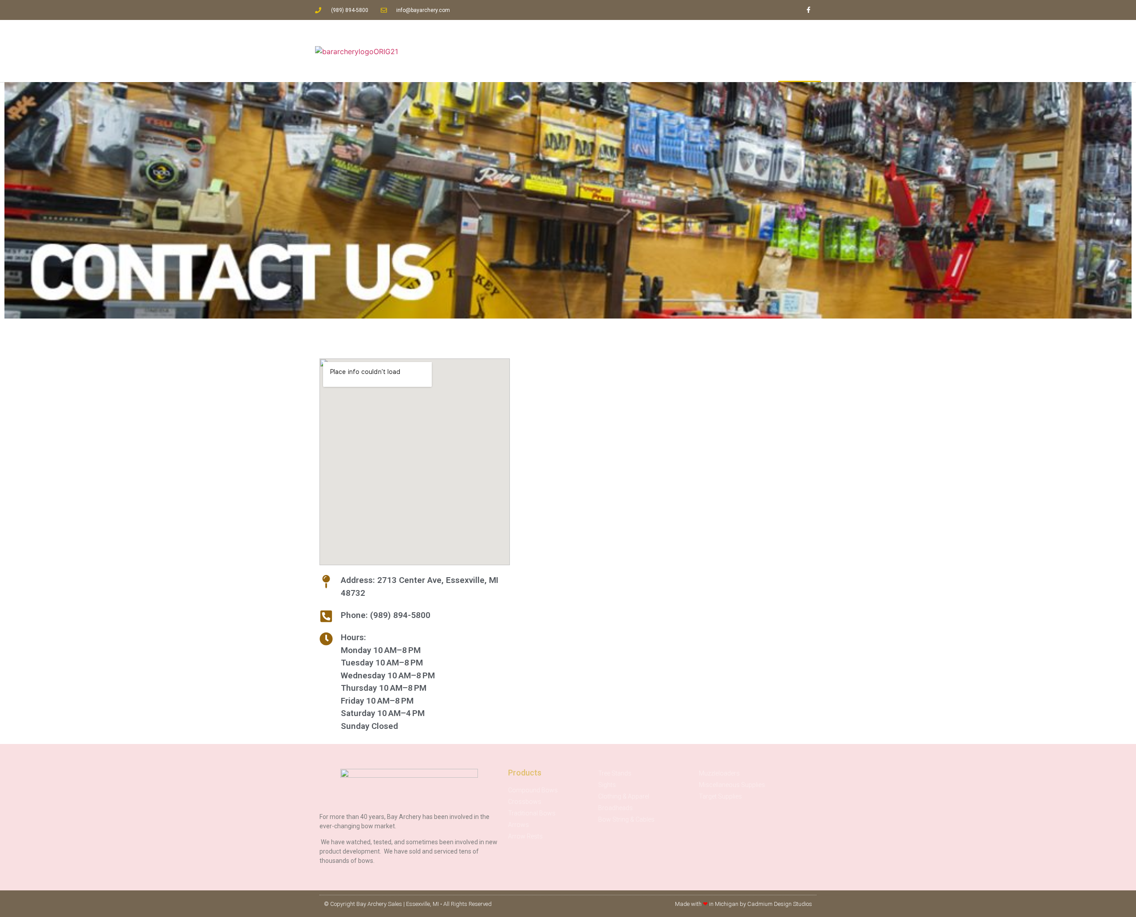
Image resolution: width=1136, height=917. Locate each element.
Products (715, 51)
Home (627, 51)
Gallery (758, 51)
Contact (799, 51)
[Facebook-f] (808, 10)
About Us (669, 51)
